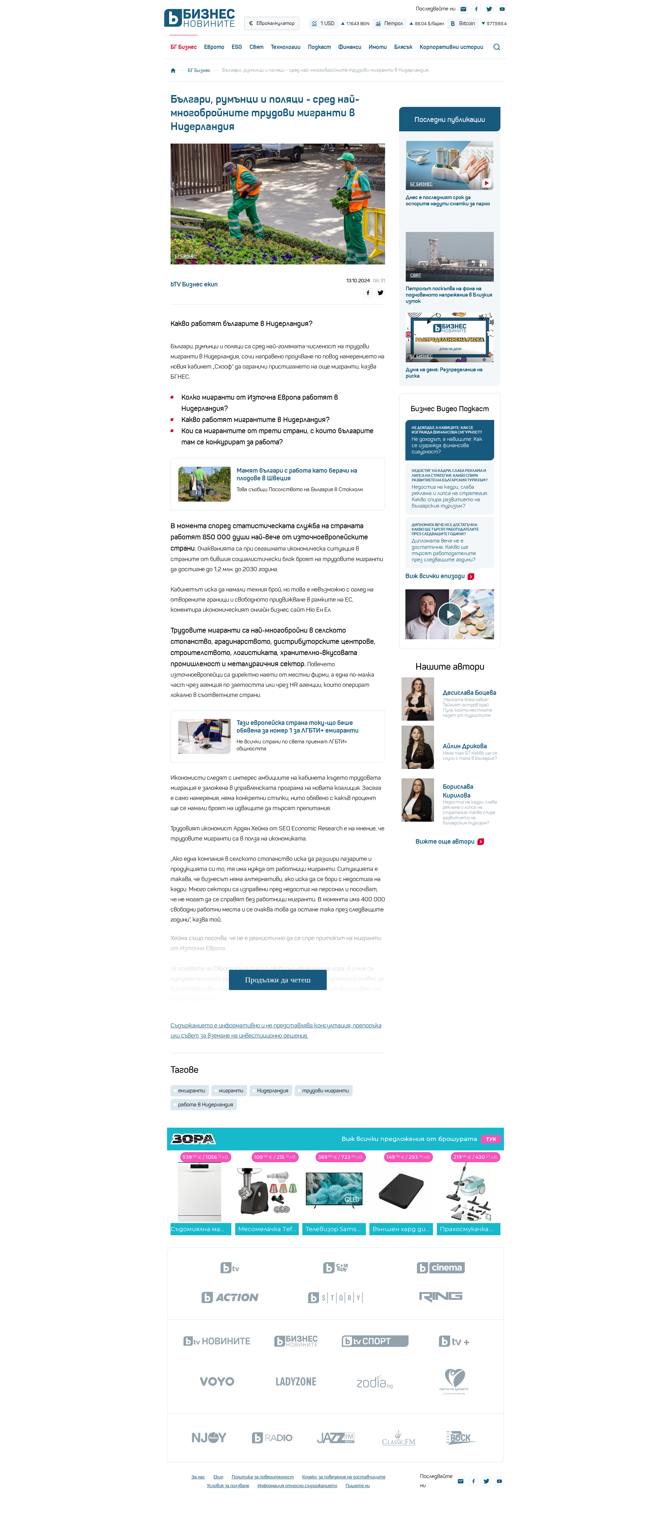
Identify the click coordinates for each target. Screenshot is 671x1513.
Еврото (214, 46)
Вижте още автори (445, 841)
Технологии (286, 46)
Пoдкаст (319, 46)
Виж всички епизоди (435, 576)
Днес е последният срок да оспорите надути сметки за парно (448, 200)
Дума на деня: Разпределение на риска (444, 372)
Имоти (378, 46)
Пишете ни (358, 1485)
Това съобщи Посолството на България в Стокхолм (300, 489)
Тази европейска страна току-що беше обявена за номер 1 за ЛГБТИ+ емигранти (298, 726)
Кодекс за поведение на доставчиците (343, 1476)
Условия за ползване (228, 1485)
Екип (218, 1476)
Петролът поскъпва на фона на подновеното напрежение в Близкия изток (449, 294)
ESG (237, 46)
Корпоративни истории (451, 46)
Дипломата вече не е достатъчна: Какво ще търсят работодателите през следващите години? (445, 529)
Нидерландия (272, 1091)
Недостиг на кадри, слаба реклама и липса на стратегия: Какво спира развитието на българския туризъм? (450, 475)
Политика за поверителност (263, 1476)
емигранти (191, 1091)
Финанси (349, 46)
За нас (198, 1476)
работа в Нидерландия (205, 1104)
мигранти (231, 1091)
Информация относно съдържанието (297, 1485)
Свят (257, 46)
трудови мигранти (325, 1091)
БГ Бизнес (184, 46)
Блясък (403, 46)
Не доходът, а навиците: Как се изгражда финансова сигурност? (447, 430)
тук (491, 1139)
